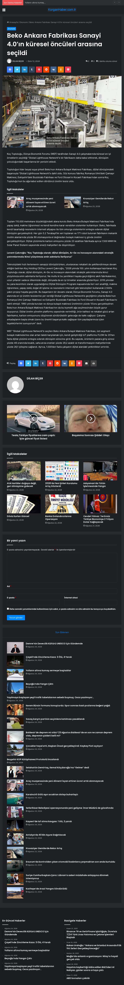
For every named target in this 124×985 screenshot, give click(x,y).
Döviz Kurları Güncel (18, 516)
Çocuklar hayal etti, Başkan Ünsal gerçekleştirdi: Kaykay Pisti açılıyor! (64, 745)
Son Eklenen (62, 632)
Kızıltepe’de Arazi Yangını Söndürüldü (46, 888)
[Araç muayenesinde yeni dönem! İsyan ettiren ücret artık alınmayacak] (15, 202)
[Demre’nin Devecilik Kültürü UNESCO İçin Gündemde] (15, 647)
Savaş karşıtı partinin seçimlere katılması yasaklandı (55, 719)
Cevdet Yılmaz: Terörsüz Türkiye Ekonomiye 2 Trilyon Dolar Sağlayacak (98, 519)
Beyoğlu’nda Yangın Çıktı (39, 683)
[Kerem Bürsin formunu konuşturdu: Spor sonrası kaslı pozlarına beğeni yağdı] (15, 709)
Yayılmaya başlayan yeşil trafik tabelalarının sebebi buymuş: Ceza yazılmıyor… (50, 697)
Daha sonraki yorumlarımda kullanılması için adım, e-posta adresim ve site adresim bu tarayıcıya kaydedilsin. (63, 609)
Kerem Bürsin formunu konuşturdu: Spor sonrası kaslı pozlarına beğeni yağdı (68, 705)
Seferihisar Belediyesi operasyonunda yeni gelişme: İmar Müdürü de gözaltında (69, 807)
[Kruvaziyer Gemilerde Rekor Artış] (72, 202)
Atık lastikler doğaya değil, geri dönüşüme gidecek (21, 485)
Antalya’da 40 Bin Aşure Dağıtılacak (46, 834)
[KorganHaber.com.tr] (62, 10)
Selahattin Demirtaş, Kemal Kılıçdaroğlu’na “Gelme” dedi (57, 767)
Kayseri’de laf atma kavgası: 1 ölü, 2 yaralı (49, 821)
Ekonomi (24, 22)
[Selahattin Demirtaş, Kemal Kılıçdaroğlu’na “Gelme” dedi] (15, 771)
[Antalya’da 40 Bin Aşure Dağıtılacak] (15, 839)
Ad (9, 586)
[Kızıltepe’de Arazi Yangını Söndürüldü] (15, 893)
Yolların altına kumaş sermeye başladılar (43, 2)
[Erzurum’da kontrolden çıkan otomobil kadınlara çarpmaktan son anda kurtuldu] (15, 866)
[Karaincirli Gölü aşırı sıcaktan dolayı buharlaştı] (15, 798)
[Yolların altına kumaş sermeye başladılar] (15, 674)
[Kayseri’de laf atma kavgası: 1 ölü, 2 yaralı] (15, 825)
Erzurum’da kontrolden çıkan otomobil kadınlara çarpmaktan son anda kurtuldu (70, 861)
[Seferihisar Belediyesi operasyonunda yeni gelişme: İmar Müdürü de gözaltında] (15, 812)
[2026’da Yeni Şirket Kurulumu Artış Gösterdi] (62, 470)
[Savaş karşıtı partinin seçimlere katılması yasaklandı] (15, 723)
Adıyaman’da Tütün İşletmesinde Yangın (94, 485)
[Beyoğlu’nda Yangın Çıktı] (15, 688)
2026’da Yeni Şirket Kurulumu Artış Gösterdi (61, 485)
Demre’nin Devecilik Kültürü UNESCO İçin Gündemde (54, 643)
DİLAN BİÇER (18, 61)
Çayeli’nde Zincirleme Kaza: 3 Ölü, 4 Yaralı (49, 657)
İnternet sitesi (71, 597)
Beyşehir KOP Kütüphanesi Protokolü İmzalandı (33, 759)
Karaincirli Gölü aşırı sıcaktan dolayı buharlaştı (52, 794)
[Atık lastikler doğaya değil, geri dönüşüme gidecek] (24, 470)
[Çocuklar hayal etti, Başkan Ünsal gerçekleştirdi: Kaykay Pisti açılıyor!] (15, 750)
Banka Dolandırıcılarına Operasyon (58, 518)
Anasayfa (13, 22)
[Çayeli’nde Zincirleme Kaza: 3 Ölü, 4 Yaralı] (15, 661)
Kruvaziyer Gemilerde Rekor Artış (44, 848)
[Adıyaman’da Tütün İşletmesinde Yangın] (100, 470)
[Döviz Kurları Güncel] (24, 504)
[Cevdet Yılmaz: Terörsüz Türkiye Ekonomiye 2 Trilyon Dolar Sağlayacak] (100, 504)
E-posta (11, 597)
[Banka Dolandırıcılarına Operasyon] (62, 504)
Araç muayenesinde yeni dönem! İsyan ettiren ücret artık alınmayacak (40, 202)
